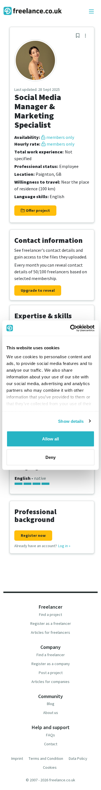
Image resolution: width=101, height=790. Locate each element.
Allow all (50, 438)
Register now (33, 535)
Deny (50, 457)
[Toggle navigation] (91, 12)
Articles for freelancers (50, 632)
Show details (71, 421)
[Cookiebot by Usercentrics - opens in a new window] (71, 328)
